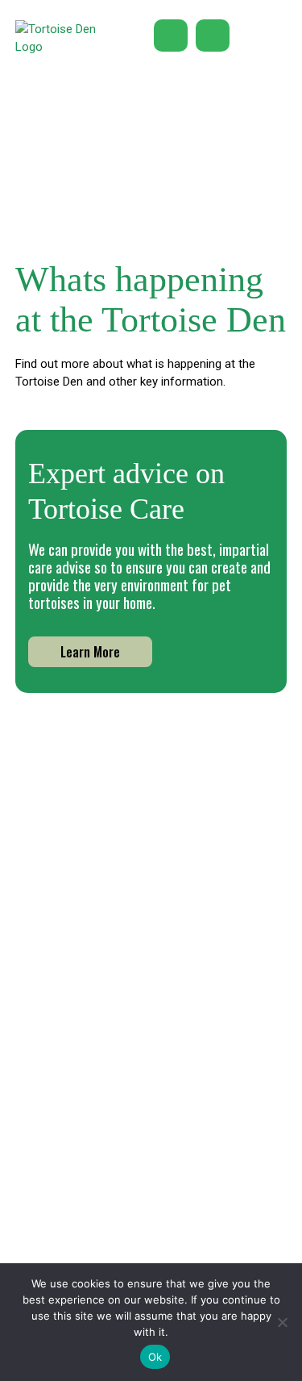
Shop (202, 1169)
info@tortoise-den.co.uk (151, 993)
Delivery (210, 1214)
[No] (282, 1322)
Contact (211, 1259)
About (69, 1169)
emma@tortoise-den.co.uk (151, 1012)
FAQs (202, 1236)
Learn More (90, 651)
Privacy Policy (89, 1257)
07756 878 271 (151, 973)
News (67, 1191)
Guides (207, 1191)
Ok (155, 1356)
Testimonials (87, 1214)
